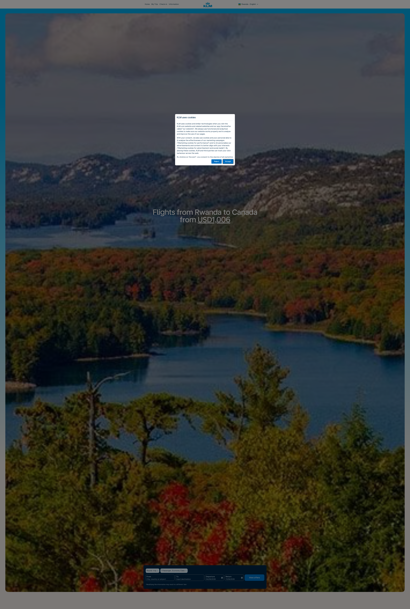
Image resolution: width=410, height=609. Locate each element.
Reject (216, 161)
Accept (228, 161)
